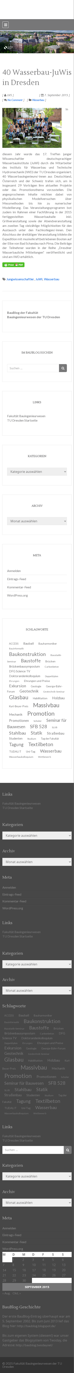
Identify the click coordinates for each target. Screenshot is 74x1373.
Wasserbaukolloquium (21, 756)
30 (24, 1280)
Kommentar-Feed (19, 587)
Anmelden (14, 571)
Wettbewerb (44, 757)
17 (34, 1270)
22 (14, 1275)
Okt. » (17, 1293)
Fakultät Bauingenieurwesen (26, 416)
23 (24, 1275)
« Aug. (6, 1293)
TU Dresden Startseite (22, 420)
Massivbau (34, 1067)
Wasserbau (38, 100)
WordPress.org (17, 595)
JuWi (39, 279)
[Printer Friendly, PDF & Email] (13, 264)
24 (34, 1275)
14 (4, 1270)
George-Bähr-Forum (53, 1048)
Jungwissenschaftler (20, 279)
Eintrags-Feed (16, 579)
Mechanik (58, 1068)
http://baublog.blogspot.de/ (36, 1326)
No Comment (14, 100)
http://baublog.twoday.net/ (34, 1345)
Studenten (33, 1095)
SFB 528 (57, 1083)
